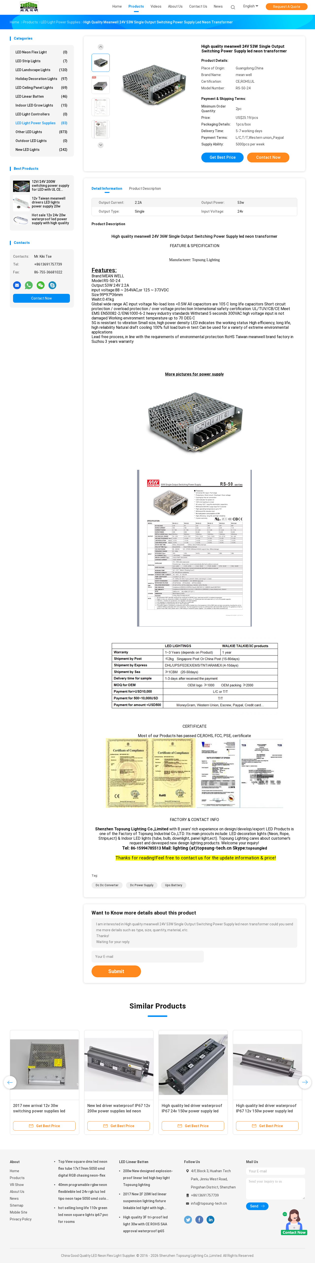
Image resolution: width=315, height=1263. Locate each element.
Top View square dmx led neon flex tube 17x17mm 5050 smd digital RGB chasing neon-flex (82, 1168)
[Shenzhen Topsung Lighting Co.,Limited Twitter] (188, 1220)
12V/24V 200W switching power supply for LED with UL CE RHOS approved (50, 185)
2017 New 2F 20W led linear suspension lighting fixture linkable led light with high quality (145, 1201)
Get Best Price (223, 157)
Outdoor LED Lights (41, 141)
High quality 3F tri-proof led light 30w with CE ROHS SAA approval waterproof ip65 (145, 1224)
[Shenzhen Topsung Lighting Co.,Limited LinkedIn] (210, 1220)
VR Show (17, 1185)
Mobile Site (18, 1212)
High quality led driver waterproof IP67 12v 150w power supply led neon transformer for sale (266, 1111)
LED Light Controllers (41, 114)
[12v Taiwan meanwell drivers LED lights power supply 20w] (21, 203)
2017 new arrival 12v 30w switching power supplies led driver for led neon (39, 1111)
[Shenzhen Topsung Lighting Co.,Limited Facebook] (199, 1220)
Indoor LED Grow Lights (41, 105)
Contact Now (41, 298)
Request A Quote (286, 7)
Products (17, 1178)
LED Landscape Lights (41, 70)
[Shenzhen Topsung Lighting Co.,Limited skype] (52, 285)
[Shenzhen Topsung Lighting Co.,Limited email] (17, 285)
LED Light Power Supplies (41, 123)
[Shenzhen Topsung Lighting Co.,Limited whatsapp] (29, 285)
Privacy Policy (21, 1219)
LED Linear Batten (41, 96)
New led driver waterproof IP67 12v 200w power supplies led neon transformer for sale (118, 1111)
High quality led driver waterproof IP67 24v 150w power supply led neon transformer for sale (192, 1111)
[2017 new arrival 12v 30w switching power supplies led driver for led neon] (44, 1064)
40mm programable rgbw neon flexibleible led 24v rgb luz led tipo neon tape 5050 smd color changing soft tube (83, 1192)
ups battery (173, 885)
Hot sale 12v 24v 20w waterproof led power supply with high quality (50, 219)
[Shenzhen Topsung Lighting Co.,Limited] (29, 7)
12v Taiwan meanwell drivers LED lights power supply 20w (48, 202)
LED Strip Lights (41, 61)
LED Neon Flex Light (41, 52)
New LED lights (41, 150)
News (14, 1198)
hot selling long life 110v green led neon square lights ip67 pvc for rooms (83, 1215)
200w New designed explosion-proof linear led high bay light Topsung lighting (148, 1178)
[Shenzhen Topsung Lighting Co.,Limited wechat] (41, 285)
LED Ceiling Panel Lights (41, 88)
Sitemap (16, 1205)
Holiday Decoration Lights (41, 79)
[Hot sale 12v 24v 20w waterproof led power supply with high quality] (21, 219)
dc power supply (141, 885)
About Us (17, 1192)
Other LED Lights (41, 132)
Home (14, 1171)
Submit (116, 971)
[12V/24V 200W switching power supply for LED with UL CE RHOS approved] (21, 186)
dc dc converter (107, 885)
